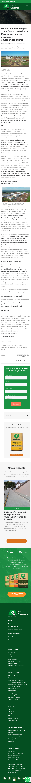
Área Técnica (12, 617)
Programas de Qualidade (14, 686)
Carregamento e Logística (15, 764)
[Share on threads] (16, 361)
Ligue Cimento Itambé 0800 (15, 753)
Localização (11, 693)
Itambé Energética (13, 695)
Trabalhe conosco (13, 699)
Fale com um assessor (14, 758)
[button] (26, 7)
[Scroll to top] (14, 780)
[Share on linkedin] (20, 361)
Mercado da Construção (21, 355)
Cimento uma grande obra (15, 678)
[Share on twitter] (14, 361)
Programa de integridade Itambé (17, 682)
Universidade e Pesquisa (15, 630)
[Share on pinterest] (18, 361)
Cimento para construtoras (15, 734)
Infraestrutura (26, 354)
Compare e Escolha (13, 718)
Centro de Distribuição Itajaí (15, 766)
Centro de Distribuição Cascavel (16, 768)
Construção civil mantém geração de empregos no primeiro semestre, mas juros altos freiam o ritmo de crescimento (15, 517)
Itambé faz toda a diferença (15, 680)
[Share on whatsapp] (22, 361)
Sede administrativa (13, 762)
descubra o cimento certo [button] (17, 594)
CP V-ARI (10, 714)
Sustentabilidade (13, 626)
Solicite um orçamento (14, 755)
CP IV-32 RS (11, 711)
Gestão (18, 354)
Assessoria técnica (13, 772)
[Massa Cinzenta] (10, 6)
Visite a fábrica (12, 690)
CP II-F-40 (10, 716)
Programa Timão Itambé (14, 770)
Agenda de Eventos (13, 633)
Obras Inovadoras (25, 356)
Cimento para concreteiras (15, 737)
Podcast (10, 636)
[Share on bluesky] (24, 361)
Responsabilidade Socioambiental (17, 684)
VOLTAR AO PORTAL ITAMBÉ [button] (8, 1)
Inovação (21, 354)
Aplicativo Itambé (12, 720)
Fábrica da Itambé (13, 760)
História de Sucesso (13, 688)
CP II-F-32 (10, 709)
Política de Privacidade (14, 697)
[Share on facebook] (12, 361)
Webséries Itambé (13, 676)
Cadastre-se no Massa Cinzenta (16, 665)
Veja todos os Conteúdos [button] (16, 541)
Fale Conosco (11, 751)
